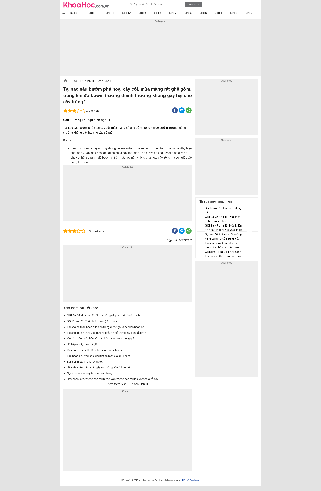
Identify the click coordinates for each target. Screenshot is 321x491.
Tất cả (73, 12)
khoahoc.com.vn (65, 81)
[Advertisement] (160, 50)
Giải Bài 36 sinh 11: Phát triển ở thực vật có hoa (222, 219)
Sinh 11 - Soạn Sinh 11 (99, 80)
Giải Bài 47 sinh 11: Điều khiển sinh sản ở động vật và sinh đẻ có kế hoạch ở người (223, 228)
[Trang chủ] (86, 4)
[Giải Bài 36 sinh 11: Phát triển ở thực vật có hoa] (200, 218)
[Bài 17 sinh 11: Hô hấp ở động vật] (200, 210)
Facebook (194, 480)
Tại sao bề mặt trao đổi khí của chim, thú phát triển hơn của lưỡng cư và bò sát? (222, 245)
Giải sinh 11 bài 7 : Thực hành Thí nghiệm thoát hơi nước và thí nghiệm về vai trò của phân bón (223, 254)
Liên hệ (185, 480)
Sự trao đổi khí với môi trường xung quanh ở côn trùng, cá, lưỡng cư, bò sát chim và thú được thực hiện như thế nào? (223, 237)
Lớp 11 (77, 80)
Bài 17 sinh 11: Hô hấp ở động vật (223, 210)
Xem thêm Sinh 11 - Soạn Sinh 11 (128, 383)
